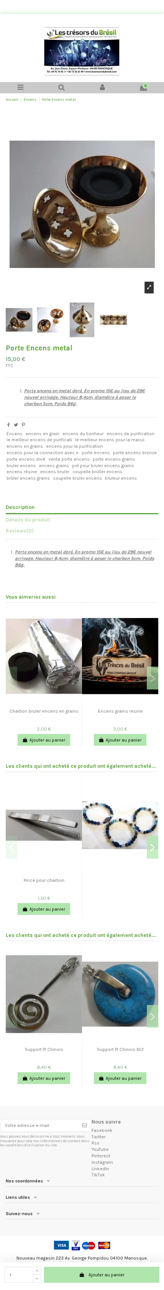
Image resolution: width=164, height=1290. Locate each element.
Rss (96, 1143)
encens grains (54, 465)
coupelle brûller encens (97, 471)
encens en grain (42, 433)
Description (20, 507)
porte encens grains (114, 459)
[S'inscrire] (84, 1125)
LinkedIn (100, 1168)
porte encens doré (25, 459)
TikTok (98, 1174)
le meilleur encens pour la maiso (110, 439)
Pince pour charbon (44, 880)
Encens (14, 433)
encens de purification (130, 433)
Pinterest (101, 1155)
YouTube (100, 1149)
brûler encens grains (28, 478)
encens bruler (54, 471)
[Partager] (8, 425)
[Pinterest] (23, 425)
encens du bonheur (83, 433)
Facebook (102, 1130)
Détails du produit (28, 520)
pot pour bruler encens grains (103, 465)
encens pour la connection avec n (42, 452)
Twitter (99, 1136)
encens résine (21, 471)
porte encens (96, 452)
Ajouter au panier (106, 1274)
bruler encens (21, 465)
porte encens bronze (135, 452)
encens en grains (24, 446)
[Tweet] (16, 425)
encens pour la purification (74, 446)
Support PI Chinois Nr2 (120, 1049)
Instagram (102, 1162)
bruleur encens (121, 478)
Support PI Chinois (44, 1049)
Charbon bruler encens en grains (44, 711)
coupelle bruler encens (77, 478)
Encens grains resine (120, 711)
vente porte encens (69, 459)
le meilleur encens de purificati (39, 439)
